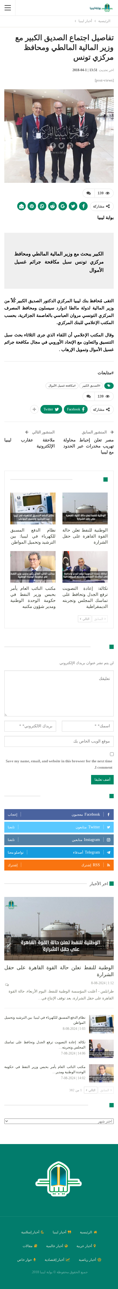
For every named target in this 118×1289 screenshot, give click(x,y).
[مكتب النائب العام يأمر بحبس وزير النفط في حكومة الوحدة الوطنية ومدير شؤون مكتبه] (33, 567)
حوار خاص (24, 1260)
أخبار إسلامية (30, 1232)
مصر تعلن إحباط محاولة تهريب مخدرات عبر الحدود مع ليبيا (88, 446)
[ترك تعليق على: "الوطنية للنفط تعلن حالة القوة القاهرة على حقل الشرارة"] (6, 984)
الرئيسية (86, 1232)
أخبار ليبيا (59, 1232)
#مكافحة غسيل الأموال (62, 385)
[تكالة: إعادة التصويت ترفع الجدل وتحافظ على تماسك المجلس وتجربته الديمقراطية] (85, 567)
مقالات (27, 1246)
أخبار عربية (84, 1246)
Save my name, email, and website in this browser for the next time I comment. (59, 764)
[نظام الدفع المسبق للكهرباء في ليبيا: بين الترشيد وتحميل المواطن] (33, 508)
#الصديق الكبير (91, 385)
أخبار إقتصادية (54, 1260)
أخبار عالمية (54, 1246)
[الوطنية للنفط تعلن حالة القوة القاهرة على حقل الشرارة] (85, 508)
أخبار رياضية (87, 1260)
